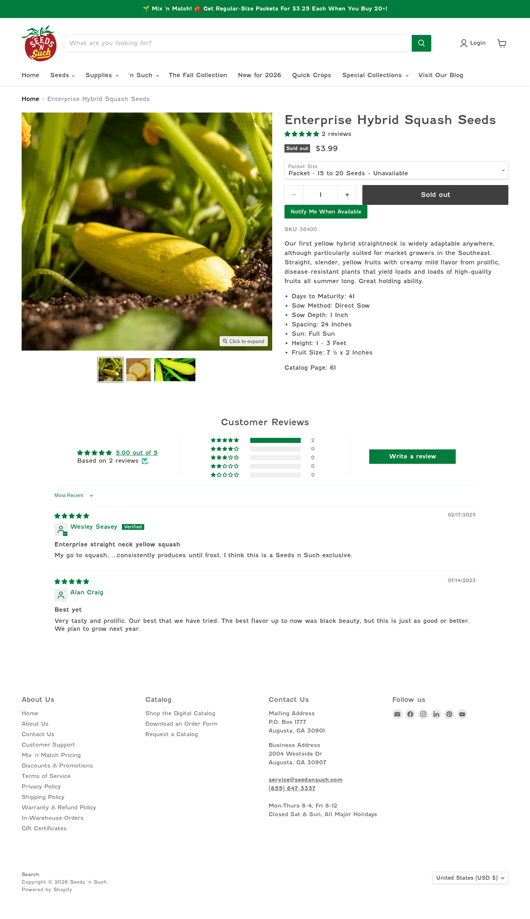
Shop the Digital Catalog (180, 713)
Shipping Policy (43, 797)
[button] (110, 369)
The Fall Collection (198, 75)
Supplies (100, 75)
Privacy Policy (41, 786)
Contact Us (38, 734)
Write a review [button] (412, 456)
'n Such (141, 75)
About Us (35, 724)
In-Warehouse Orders (53, 818)
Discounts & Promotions (57, 765)
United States (467, 878)
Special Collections (373, 75)
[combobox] (239, 43)
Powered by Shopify (47, 889)
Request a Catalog (171, 734)
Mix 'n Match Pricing (51, 755)
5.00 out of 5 (137, 452)
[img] (71, 516)
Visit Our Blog (440, 75)
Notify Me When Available (326, 212)
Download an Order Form (181, 724)
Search (30, 874)
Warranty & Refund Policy (59, 807)
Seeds (61, 75)
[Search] (421, 43)
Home (30, 75)
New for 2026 (259, 75)
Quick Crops (311, 75)
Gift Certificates (44, 828)
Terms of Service (46, 776)
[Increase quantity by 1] (347, 195)
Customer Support (48, 745)
